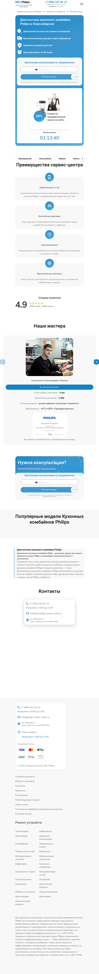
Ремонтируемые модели (27, 799)
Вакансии (20, 790)
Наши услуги (21, 804)
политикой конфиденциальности (68, 82)
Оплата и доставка (24, 781)
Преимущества (25, 158)
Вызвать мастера (50, 387)
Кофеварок (21, 864)
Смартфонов (21, 843)
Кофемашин (45, 831)
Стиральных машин (25, 871)
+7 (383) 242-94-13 (56, 2)
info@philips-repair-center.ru (36, 717)
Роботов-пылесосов (25, 891)
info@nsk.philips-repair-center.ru (46, 613)
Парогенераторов (48, 891)
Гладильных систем (25, 851)
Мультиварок (22, 896)
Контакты (77, 158)
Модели (62, 158)
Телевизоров (21, 831)
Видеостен (44, 851)
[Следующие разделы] (82, 158)
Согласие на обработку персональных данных (39, 809)
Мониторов (45, 896)
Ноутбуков (44, 879)
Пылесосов (20, 884)
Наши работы (45, 158)
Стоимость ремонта (25, 776)
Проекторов (21, 836)
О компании (21, 795)
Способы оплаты (23, 813)
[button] (96, 362)
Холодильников (23, 879)
